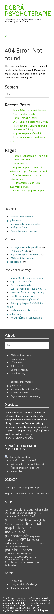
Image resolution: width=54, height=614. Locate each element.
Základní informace (21, 355)
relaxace (25, 559)
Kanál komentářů (19, 588)
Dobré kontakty (21, 159)
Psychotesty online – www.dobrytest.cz (27, 493)
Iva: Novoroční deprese (25, 129)
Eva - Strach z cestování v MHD (31, 122)
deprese (11, 516)
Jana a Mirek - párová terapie (29, 110)
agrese (7, 510)
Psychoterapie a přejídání (27, 133)
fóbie (43, 520)
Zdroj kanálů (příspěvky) (23, 584)
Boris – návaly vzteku (22, 285)
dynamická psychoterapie (20, 518)
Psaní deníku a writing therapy (30, 125)
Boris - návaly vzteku (25, 118)
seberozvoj (34, 560)
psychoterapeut (20, 550)
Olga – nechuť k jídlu (21, 281)
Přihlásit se (16, 580)
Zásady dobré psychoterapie (28, 190)
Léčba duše (16, 362)
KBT (23, 539)
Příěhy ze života (19, 227)
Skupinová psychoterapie (22, 562)
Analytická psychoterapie (29, 509)
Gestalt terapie (14, 524)
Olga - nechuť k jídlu (24, 114)
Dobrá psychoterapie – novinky (30, 156)
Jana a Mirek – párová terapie (27, 278)
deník (39, 513)
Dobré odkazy (20, 163)
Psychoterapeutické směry (25, 231)
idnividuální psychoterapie (25, 526)
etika (30, 520)
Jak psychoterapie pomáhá (25, 224)
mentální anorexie (29, 544)
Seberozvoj (16, 366)
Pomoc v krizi (18, 359)
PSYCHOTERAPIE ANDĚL (19, 437)
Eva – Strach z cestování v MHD (28, 288)
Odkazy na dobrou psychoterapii (22, 487)
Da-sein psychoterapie (20, 513)
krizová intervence (22, 541)
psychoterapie (16, 556)
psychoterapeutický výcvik (18, 553)
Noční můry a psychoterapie (26, 317)
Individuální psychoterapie (17, 534)
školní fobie (10, 565)
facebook (36, 520)
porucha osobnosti (21, 547)
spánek (42, 563)
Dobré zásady (17, 373)
